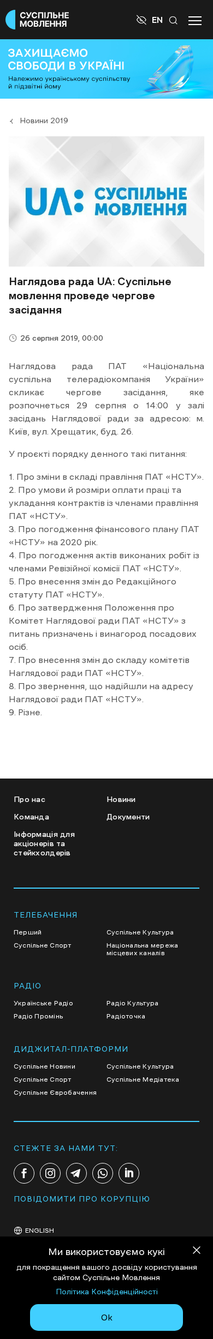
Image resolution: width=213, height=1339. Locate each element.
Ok (107, 1317)
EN (157, 19)
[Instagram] (50, 1173)
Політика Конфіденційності (107, 1291)
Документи (128, 817)
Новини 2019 (44, 120)
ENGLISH (39, 1230)
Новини (121, 799)
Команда (31, 817)
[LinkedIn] (129, 1173)
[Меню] (195, 19)
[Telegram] (76, 1173)
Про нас (29, 799)
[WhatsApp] (102, 1173)
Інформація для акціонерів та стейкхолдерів (44, 843)
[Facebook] (24, 1173)
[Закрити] (196, 1252)
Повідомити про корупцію (82, 1199)
